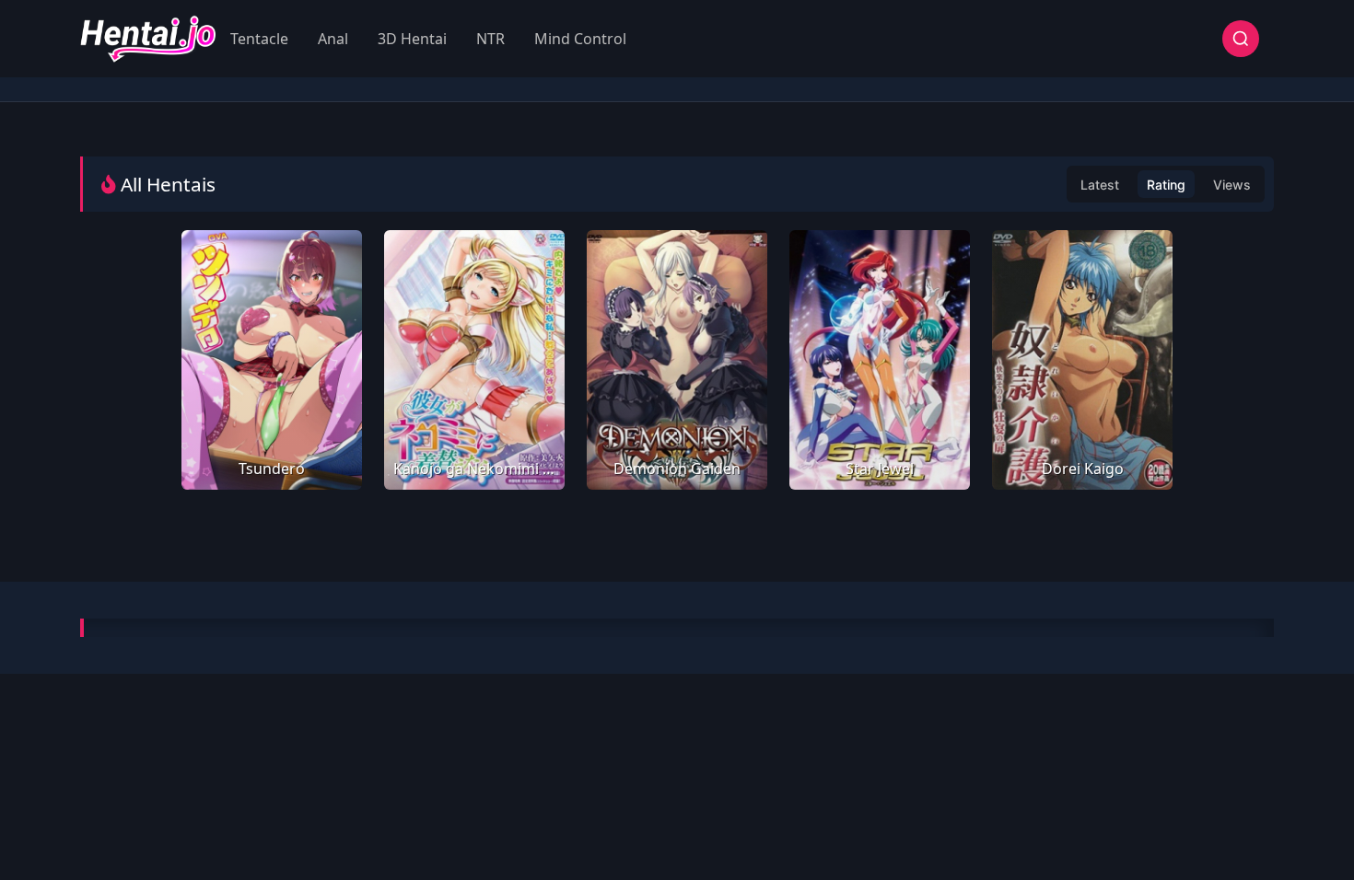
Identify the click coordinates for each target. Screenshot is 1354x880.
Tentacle (259, 39)
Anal (333, 39)
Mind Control (580, 39)
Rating (1166, 184)
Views (1232, 184)
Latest (1099, 184)
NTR (490, 39)
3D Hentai (412, 39)
